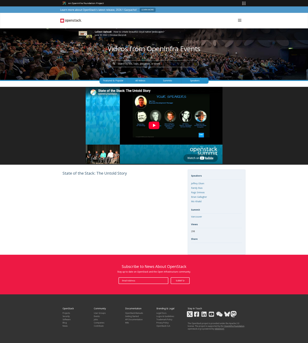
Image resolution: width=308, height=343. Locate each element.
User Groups (100, 313)
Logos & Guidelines (165, 316)
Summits (167, 80)
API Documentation (134, 319)
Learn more (147, 9)
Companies (99, 322)
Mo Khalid (196, 201)
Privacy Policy (162, 322)
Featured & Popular (113, 80)
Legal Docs (161, 313)
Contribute (99, 326)
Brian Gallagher (199, 196)
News (65, 326)
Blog (65, 322)
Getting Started (132, 316)
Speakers (195, 80)
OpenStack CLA (163, 326)
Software (67, 319)
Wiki (127, 322)
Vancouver (196, 216)
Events (97, 316)
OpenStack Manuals (134, 313)
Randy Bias (197, 187)
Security (66, 316)
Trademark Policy (164, 319)
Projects (66, 313)
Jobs (96, 319)
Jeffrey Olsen (197, 183)
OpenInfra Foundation (234, 326)
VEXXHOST (219, 328)
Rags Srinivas (198, 192)
